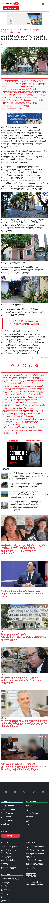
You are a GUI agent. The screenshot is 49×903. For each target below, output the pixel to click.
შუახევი (29, 817)
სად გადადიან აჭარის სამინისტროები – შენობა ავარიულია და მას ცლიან (23, 637)
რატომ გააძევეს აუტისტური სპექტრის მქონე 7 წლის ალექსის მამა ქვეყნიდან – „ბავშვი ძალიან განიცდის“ (24, 549)
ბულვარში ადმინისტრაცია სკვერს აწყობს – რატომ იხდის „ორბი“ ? (25, 485)
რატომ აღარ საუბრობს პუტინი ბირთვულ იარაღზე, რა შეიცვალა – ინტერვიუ (22, 680)
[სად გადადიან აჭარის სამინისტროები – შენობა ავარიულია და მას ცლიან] (24, 617)
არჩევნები (6, 856)
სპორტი (5, 886)
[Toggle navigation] (43, 3)
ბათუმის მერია (8, 860)
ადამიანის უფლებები (11, 878)
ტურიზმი (5, 900)
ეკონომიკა (6, 889)
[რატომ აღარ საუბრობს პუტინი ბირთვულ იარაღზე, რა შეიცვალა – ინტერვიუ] (24, 660)
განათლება (6, 817)
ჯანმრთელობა (8, 820)
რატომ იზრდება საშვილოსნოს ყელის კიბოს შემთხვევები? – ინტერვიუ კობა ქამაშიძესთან (24, 723)
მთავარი (5, 30)
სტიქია (4, 864)
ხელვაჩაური (32, 813)
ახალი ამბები (7, 806)
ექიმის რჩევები (8, 867)
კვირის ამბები (8, 809)
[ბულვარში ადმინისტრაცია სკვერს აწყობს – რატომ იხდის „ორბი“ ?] (4, 485)
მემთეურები (31, 867)
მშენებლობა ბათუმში (11, 32)
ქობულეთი (31, 824)
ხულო (28, 809)
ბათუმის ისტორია (34, 864)
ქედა (28, 820)
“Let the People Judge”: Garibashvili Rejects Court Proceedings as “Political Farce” (22, 593)
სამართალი (7, 813)
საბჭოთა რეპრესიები (36, 860)
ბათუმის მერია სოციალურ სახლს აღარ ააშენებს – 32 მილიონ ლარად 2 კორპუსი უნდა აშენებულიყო (28, 476)
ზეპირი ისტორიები (35, 846)
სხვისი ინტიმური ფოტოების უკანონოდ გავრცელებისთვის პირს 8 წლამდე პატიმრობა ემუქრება (23, 766)
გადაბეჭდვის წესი (40, 357)
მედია (4, 897)
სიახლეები (15, 30)
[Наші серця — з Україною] (11, 3)
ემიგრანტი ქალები (35, 850)
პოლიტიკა (6, 882)
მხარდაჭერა (10, 8)
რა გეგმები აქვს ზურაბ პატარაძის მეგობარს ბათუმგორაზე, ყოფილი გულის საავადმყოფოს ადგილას (28, 494)
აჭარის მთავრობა (9, 846)
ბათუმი (29, 806)
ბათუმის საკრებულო (31, 30)
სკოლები (5, 893)
